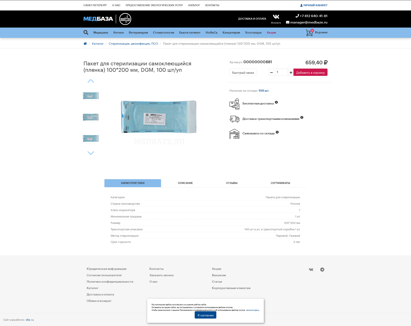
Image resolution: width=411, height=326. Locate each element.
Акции (271, 32)
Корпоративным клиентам (231, 288)
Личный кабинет (315, 5)
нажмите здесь (252, 309)
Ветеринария (138, 32)
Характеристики (132, 183)
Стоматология (163, 32)
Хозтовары (253, 32)
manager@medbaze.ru (308, 22)
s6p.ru (30, 319)
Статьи (217, 281)
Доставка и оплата (252, 19)
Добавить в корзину (310, 72)
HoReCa (211, 32)
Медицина (100, 32)
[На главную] (107, 19)
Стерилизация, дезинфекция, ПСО (133, 43)
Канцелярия (231, 32)
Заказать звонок (161, 275)
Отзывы (231, 183)
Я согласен (206, 315)
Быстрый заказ (243, 72)
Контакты (212, 5)
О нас (116, 5)
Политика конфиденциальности (110, 281)
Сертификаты (280, 183)
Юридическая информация (106, 268)
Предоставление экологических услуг (154, 5)
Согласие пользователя (104, 275)
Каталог (194, 5)
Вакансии (219, 275)
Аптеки (118, 32)
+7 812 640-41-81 (313, 16)
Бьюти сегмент (190, 32)
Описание (185, 183)
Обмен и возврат (99, 301)
